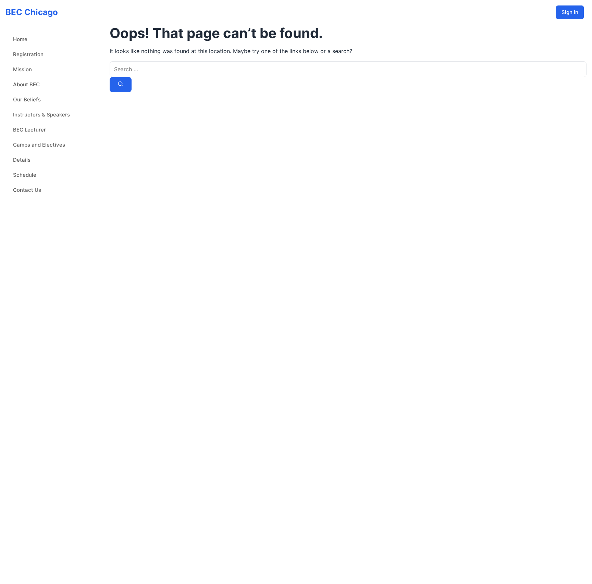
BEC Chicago (31, 12)
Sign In (570, 12)
